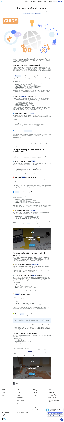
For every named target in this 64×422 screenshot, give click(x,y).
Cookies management (12, 419)
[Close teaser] (61, 419)
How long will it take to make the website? (55, 413)
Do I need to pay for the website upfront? (55, 415)
